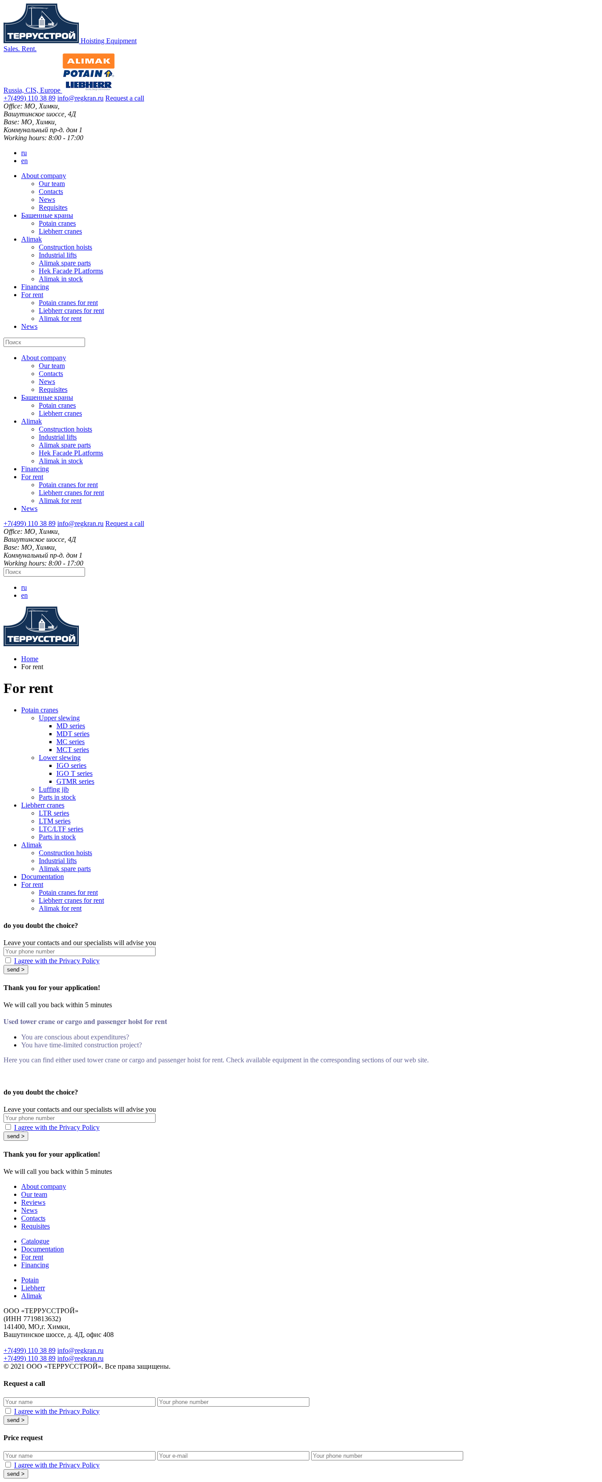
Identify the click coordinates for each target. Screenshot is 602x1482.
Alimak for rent (60, 318)
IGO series (71, 765)
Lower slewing (60, 757)
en (24, 160)
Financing (35, 286)
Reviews (33, 1202)
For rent (32, 294)
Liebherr (33, 1288)
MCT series (72, 749)
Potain (30, 1280)
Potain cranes (57, 223)
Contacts (51, 191)
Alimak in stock (61, 279)
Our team (52, 183)
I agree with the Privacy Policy (57, 960)
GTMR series (75, 781)
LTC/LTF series (61, 829)
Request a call (124, 98)
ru (24, 152)
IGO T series (74, 773)
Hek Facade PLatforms (71, 271)
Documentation (42, 876)
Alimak (31, 239)
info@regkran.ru (80, 98)
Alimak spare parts (65, 263)
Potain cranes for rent (68, 302)
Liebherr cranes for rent (71, 310)
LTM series (55, 821)
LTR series (54, 813)
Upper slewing (59, 718)
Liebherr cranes (60, 231)
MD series (70, 726)
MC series (70, 741)
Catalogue (35, 1241)
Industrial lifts (58, 255)
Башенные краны (47, 215)
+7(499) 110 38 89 (30, 98)
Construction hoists (65, 247)
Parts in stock (57, 797)
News (47, 199)
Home (29, 659)
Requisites (53, 207)
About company (43, 175)
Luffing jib (54, 789)
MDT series (72, 733)
